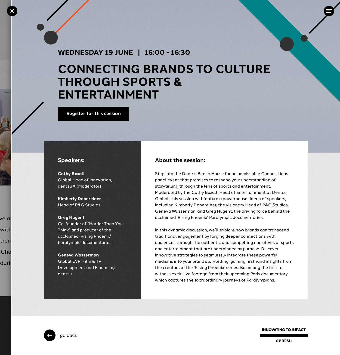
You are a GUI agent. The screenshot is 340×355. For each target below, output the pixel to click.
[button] (64, 335)
